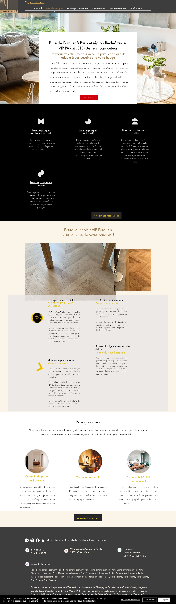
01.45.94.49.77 (38, 553)
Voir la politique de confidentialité (83, 600)
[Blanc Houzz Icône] (43, 540)
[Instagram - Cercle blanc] (32, 540)
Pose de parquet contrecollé (88, 131)
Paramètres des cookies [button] (130, 599)
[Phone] (27, 2)
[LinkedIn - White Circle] (27, 540)
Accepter (164, 599)
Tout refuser (149, 599)
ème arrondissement (70, 573)
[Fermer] (172, 599)
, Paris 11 (84, 573)
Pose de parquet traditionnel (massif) (41, 131)
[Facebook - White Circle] (38, 540)
